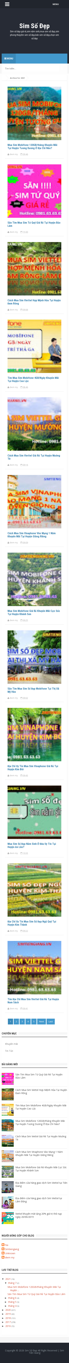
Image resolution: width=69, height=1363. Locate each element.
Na (6, 1245)
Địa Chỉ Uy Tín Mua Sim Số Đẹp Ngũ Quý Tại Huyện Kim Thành (32, 923)
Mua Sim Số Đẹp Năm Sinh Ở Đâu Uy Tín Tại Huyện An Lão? (32, 845)
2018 (8, 1318)
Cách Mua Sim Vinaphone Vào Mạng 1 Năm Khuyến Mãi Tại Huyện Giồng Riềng (32, 535)
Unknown (10, 1253)
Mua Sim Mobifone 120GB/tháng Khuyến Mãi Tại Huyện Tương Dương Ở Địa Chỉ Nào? (32, 146)
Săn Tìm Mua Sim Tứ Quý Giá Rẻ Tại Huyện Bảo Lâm (34, 224)
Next (41, 1021)
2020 (8, 1309)
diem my (9, 1257)
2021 (8, 1278)
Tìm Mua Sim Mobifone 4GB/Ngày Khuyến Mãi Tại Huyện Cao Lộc (33, 379)
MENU (56, 4)
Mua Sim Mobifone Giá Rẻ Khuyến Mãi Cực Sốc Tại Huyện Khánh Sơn (34, 612)
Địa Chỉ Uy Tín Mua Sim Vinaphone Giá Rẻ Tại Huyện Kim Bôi (33, 768)
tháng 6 (12, 1297)
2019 (8, 1313)
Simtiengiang (12, 1249)
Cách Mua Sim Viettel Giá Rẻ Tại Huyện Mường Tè (34, 457)
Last (51, 1021)
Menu (10, 58)
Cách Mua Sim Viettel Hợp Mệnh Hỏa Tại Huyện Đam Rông (34, 302)
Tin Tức (9, 1050)
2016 (8, 1326)
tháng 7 (12, 1282)
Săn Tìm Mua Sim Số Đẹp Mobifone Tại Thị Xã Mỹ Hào (33, 690)
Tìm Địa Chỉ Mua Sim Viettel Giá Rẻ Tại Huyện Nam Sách (33, 1001)
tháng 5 (12, 1301)
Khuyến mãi (11, 1043)
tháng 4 (12, 1305)
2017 (8, 1322)
